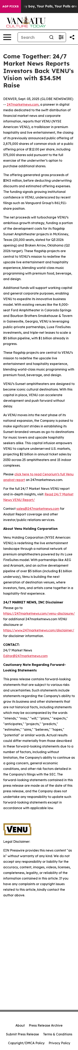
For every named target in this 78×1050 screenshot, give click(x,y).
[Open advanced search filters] (61, 37)
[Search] (51, 37)
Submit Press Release (22, 1034)
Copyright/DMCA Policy (26, 1043)
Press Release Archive (46, 1025)
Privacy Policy (59, 1043)
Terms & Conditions (57, 1034)
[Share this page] (72, 37)
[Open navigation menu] (7, 37)
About (20, 1025)
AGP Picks (10, 6)
